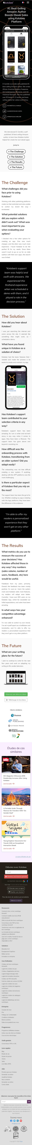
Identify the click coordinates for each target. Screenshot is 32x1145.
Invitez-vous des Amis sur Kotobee (11, 1033)
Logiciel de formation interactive (10, 976)
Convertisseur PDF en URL (9, 1043)
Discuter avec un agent (16, 888)
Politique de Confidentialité (9, 1015)
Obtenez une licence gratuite (17, 877)
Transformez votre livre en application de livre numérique (13, 928)
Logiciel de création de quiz (9, 969)
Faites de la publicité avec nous (10, 1022)
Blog (3, 1051)
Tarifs (3, 1061)
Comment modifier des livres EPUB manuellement (11, 917)
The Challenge (17, 151)
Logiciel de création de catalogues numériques (11, 996)
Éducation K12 (6, 949)
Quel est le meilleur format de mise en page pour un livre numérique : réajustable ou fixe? (12, 939)
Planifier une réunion (16, 892)
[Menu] (28, 2)
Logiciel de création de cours (9, 984)
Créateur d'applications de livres (10, 971)
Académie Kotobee (7, 1077)
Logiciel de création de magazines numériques (11, 987)
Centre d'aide (5, 1084)
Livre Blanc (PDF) (6, 1064)
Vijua (21, 1141)
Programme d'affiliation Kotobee (10, 1030)
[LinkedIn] (17, 1120)
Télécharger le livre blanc (17, 700)
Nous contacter (6, 1079)
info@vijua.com (16, 1123)
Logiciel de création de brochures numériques (11, 992)
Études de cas (5, 1054)
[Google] (23, 881)
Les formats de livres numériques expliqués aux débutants (11, 933)
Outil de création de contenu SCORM (12, 981)
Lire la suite (7, 784)
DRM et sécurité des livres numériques (12, 920)
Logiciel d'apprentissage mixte (10, 974)
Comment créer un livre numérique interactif (11, 912)
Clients (3, 1059)
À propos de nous (6, 1010)
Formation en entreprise (8, 956)
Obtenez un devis (16, 900)
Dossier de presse (7, 1056)
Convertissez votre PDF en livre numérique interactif (10, 924)
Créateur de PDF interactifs (9, 979)
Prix (3, 1012)
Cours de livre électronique (9, 1035)
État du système (6, 1020)
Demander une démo (7, 1074)
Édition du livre (6, 954)
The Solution (16, 157)
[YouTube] (20, 1120)
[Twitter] (14, 1120)
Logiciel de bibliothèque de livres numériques (10, 1001)
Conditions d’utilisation (8, 1017)
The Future (16, 167)
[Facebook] (27, 881)
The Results (16, 162)
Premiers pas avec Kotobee (9, 1072)
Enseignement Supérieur (8, 951)
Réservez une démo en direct (16, 694)
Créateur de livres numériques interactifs (10, 965)
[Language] (23, 2)
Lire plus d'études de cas (23, 856)
